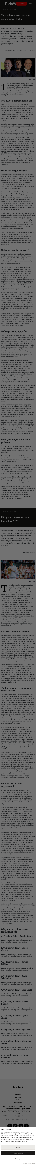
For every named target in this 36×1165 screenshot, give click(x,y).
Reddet (18, 1147)
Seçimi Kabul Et (18, 1153)
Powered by (29, 1163)
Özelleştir (18, 1159)
